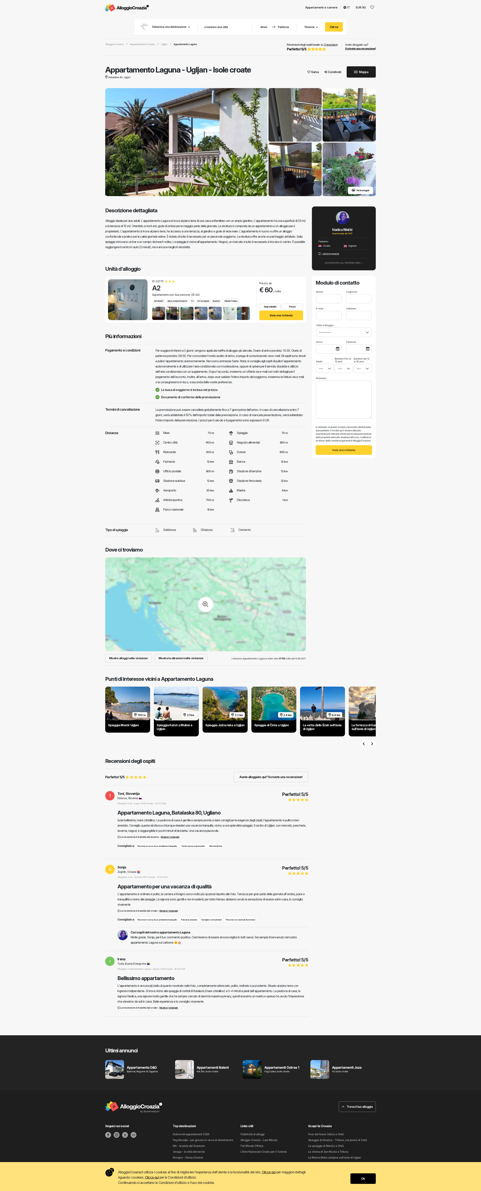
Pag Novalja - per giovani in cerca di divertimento (203, 1140)
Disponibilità (270, 306)
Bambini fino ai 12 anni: (343, 360)
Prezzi (292, 306)
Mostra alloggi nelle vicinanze (128, 658)
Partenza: (351, 342)
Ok (363, 1178)
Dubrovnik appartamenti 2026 (191, 1134)
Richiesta (321, 378)
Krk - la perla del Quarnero (189, 1145)
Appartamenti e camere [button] (321, 7)
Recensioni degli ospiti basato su (312, 47)
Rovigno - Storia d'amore (188, 1157)
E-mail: (320, 308)
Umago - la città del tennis (189, 1151)
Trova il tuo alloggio (359, 1107)
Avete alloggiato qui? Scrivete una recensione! (270, 777)
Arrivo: (319, 342)
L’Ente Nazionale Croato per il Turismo (263, 1151)
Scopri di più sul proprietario (343, 262)
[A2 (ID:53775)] (127, 299)
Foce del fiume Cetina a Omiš (326, 1134)
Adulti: (319, 361)
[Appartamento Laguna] (186, 142)
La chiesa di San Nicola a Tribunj (328, 1151)
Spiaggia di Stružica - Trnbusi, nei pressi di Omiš (337, 1140)
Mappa (363, 72)
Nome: (319, 291)
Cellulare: (351, 308)
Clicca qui (269, 1172)
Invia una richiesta (281, 315)
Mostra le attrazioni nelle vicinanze (181, 658)
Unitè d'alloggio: (325, 325)
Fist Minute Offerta (251, 1145)
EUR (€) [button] (361, 7)
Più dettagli (231, 301)
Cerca (334, 27)
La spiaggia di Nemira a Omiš (326, 1145)
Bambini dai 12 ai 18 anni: (361, 360)
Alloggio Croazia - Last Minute (258, 1140)
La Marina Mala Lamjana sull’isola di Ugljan (334, 1157)
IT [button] (348, 7)
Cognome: (352, 291)
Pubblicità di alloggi (252, 1134)
